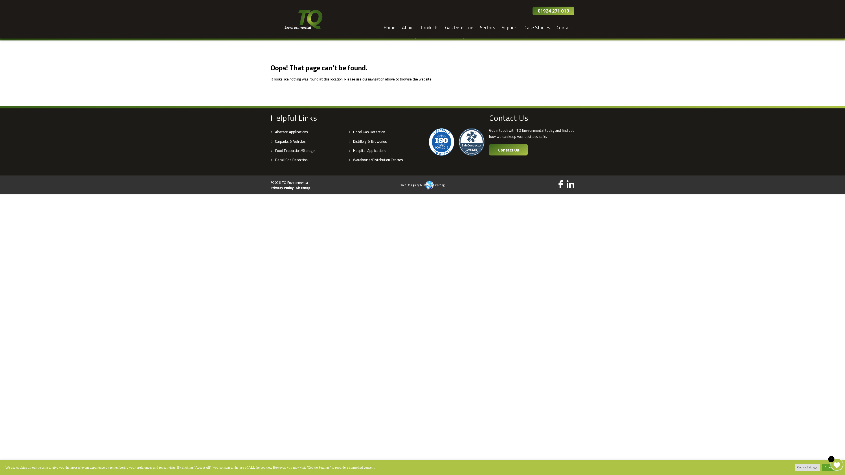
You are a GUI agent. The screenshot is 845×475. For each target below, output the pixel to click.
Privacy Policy (282, 187)
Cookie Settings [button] (807, 467)
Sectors (487, 27)
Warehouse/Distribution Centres (378, 160)
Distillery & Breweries (370, 141)
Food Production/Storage (295, 150)
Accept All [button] (831, 467)
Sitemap (303, 187)
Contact (564, 27)
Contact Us (508, 149)
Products (430, 27)
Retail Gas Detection (291, 160)
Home (389, 27)
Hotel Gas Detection (369, 132)
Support (510, 27)
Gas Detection (459, 27)
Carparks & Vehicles (290, 141)
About (408, 27)
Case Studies (537, 27)
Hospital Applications (369, 150)
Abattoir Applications (291, 132)
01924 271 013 (553, 11)
